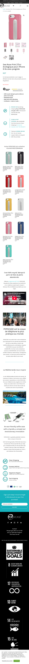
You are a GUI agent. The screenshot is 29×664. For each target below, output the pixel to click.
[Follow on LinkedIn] (21, 522)
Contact (14, 529)
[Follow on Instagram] (14, 522)
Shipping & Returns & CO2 (14, 530)
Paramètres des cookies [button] (7, 660)
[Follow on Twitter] (11, 522)
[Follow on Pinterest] (17, 522)
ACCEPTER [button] (16, 660)
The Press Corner (14, 534)
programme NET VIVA (14, 281)
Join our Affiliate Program (14, 532)
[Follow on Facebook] (8, 522)
